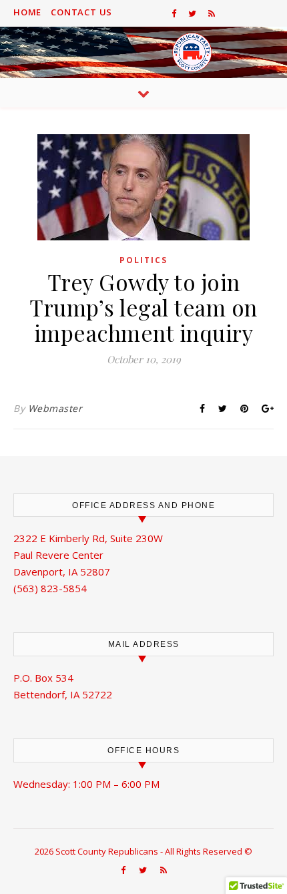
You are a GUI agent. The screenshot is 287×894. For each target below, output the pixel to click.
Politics (143, 260)
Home (27, 12)
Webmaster (55, 408)
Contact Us (81, 12)
